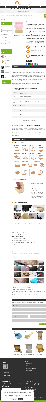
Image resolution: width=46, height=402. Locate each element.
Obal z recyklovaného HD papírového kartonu (5, 43)
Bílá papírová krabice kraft (29, 354)
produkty (6, 15)
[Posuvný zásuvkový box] (28, 335)
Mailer (2, 29)
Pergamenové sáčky (4, 31)
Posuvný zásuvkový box (29, 341)
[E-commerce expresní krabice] (40, 348)
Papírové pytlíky (4, 37)
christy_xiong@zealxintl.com (31, 389)
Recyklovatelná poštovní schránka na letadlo (40, 341)
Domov (2, 15)
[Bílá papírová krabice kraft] (28, 348)
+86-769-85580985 (29, 387)
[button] (6, 377)
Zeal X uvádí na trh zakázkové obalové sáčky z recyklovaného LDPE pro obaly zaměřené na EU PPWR (9, 369)
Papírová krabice (12, 15)
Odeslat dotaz (29, 60)
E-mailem (34, 400)
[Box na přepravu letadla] (16, 35)
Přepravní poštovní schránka (18, 354)
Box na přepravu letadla (28, 15)
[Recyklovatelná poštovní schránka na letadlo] (40, 335)
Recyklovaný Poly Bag (5, 40)
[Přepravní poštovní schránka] (17, 348)
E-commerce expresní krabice (40, 354)
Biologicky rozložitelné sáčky (5, 35)
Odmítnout (14, 399)
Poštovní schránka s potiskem (18, 341)
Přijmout (20, 399)
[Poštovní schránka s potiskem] (17, 335)
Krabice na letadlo (19, 15)
